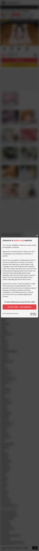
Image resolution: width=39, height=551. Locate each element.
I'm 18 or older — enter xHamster (19, 307)
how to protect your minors (10, 313)
